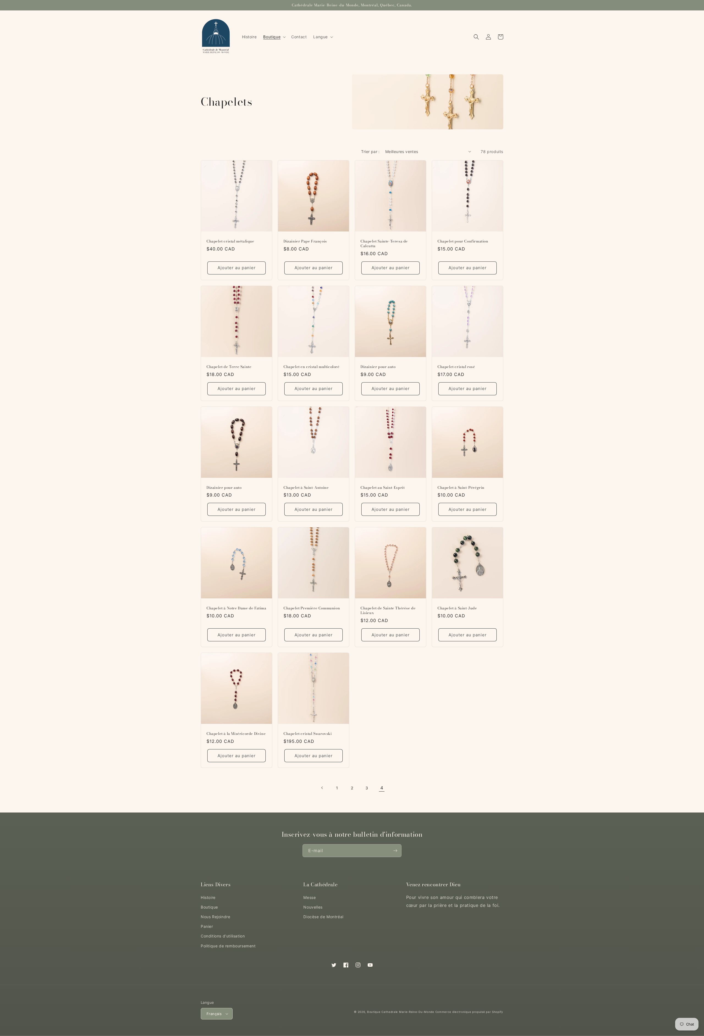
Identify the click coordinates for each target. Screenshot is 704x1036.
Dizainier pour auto (378, 366)
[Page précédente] (322, 788)
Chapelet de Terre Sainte (229, 366)
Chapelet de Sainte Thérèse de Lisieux (388, 610)
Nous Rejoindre (215, 916)
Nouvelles (312, 907)
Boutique (209, 907)
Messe (309, 897)
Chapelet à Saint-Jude (457, 608)
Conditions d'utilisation (223, 936)
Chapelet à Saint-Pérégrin (461, 487)
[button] (274, 37)
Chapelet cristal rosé (456, 366)
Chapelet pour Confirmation (463, 241)
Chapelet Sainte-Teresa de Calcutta (384, 243)
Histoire (208, 897)
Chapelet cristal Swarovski (308, 733)
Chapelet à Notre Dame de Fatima (236, 608)
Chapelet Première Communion (312, 608)
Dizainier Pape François (305, 241)
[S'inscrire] (395, 850)
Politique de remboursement (228, 946)
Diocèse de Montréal (323, 916)
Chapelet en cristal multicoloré (312, 366)
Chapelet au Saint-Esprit (383, 487)
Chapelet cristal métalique (230, 241)
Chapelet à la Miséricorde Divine (236, 733)
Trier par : (370, 151)
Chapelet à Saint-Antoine (306, 487)
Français (214, 1014)
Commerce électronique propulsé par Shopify (469, 1011)
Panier (207, 926)
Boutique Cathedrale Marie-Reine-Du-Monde (400, 1011)
